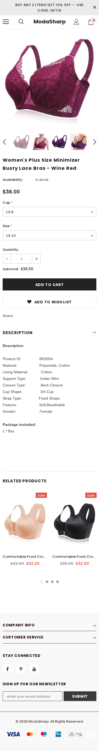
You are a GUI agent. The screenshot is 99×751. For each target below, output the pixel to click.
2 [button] (47, 581)
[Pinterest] (21, 668)
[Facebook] (7, 668)
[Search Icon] (21, 21)
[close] (94, 7)
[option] (49, 79)
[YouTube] (34, 668)
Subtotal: (11, 269)
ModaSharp (50, 21)
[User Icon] (76, 22)
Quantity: (11, 249)
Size (7, 225)
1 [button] (41, 581)
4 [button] (57, 581)
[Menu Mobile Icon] (6, 22)
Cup (8, 202)
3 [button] (52, 581)
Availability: (13, 179)
